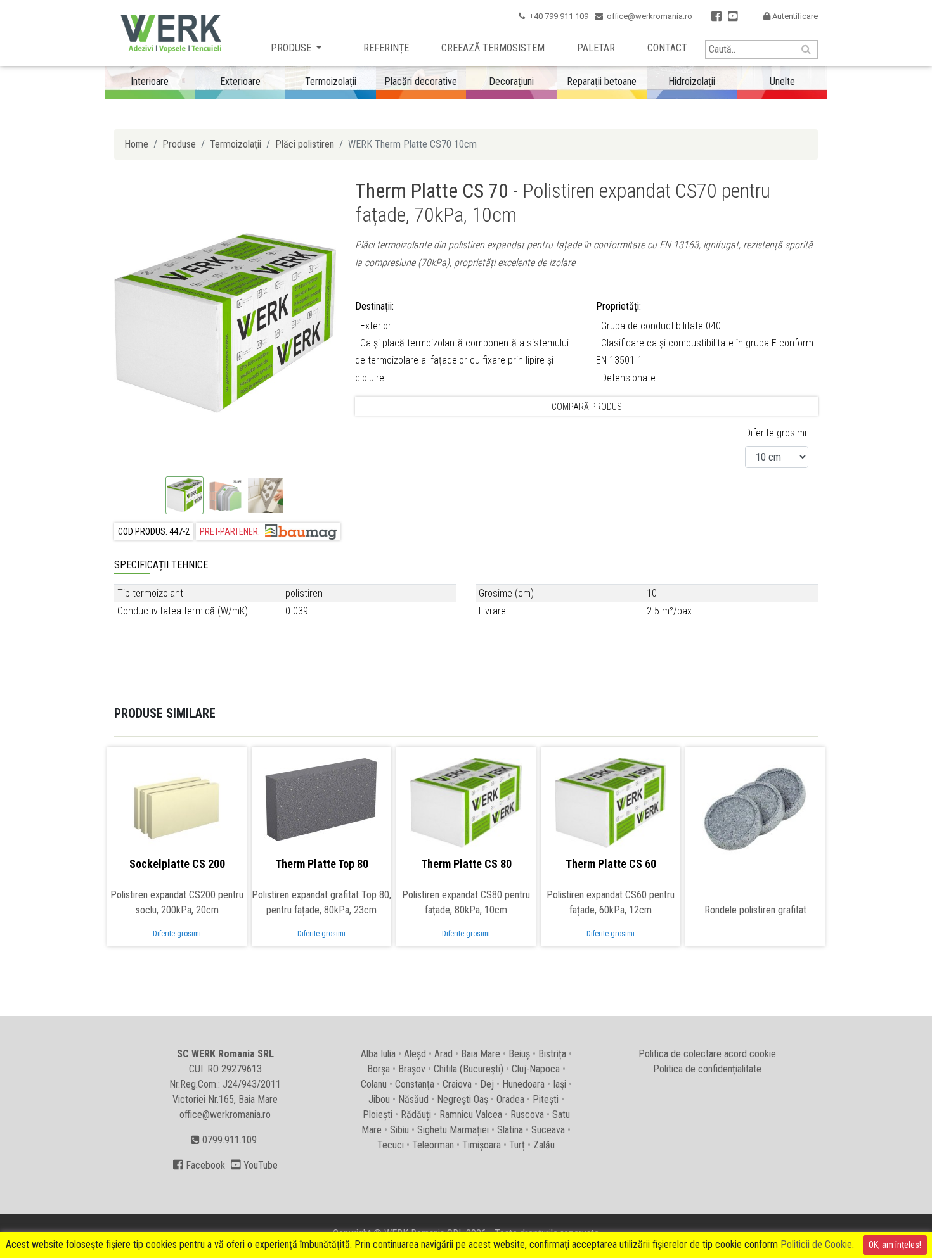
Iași (559, 1084)
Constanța (414, 1084)
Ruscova (527, 1115)
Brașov (411, 1069)
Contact (667, 48)
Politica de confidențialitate (707, 1069)
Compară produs (587, 407)
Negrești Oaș (462, 1099)
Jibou (379, 1099)
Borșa (378, 1069)
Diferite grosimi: (776, 433)
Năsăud (413, 1099)
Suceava (548, 1130)
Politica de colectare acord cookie (707, 1054)
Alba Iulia (378, 1054)
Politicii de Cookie (816, 1244)
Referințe (386, 48)
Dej (487, 1084)
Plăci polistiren (304, 144)
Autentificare (790, 16)
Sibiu (399, 1130)
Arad (443, 1054)
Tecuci (390, 1145)
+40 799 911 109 (558, 16)
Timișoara (481, 1145)
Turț (517, 1145)
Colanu (374, 1084)
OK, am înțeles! (895, 1245)
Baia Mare (480, 1054)
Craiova (457, 1084)
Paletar (596, 48)
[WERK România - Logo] (167, 33)
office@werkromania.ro (649, 16)
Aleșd (415, 1054)
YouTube (254, 1165)
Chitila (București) (468, 1069)
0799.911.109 (228, 1140)
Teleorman (433, 1145)
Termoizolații (235, 144)
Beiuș (519, 1054)
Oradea (510, 1099)
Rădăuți (416, 1115)
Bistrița (552, 1054)
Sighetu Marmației (453, 1130)
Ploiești (377, 1115)
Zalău (544, 1145)
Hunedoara (523, 1084)
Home (136, 144)
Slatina (510, 1130)
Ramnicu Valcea (470, 1115)
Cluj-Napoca (536, 1069)
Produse (292, 48)
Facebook (199, 1165)
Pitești (546, 1099)
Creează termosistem (493, 48)
